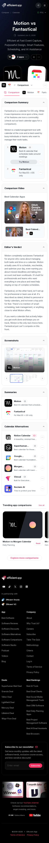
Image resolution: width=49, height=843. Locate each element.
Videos (5, 656)
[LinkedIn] (26, 587)
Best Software (8, 618)
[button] (12, 75)
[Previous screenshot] (6, 378)
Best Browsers (33, 734)
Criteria (30, 650)
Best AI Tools (32, 686)
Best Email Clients (34, 691)
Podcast (5, 650)
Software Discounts (10, 629)
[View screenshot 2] (30, 378)
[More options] (39, 57)
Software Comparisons (12, 639)
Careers (30, 629)
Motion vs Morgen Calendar (17, 541)
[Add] (33, 57)
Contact (30, 656)
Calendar (16, 13)
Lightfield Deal (8, 702)
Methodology (33, 645)
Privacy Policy (33, 672)
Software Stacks (9, 645)
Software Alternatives (11, 634)
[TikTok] (9, 587)
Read (38, 543)
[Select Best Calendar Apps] (24, 232)
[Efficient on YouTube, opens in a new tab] (35, 815)
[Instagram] (21, 587)
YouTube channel (30, 803)
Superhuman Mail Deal (12, 686)
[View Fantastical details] (23, 172)
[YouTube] (4, 587)
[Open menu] (44, 5)
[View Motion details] (26, 152)
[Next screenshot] (42, 378)
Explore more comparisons (24, 558)
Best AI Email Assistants (37, 728)
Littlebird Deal (8, 713)
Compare (5, 13)
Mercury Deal (8, 708)
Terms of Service (34, 667)
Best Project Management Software (37, 721)
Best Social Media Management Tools (35, 698)
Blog (4, 661)
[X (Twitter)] (15, 587)
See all (41, 505)
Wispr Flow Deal (9, 718)
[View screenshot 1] (16, 378)
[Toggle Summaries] (24, 392)
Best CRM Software (35, 705)
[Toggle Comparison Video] (24, 188)
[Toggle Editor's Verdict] (24, 247)
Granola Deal (7, 691)
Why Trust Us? (33, 623)
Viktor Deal (7, 697)
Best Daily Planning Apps (35, 712)
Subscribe (31, 634)
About (29, 618)
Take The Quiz (33, 639)
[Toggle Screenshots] (24, 340)
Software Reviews (10, 623)
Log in (29, 661)
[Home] (12, 5)
